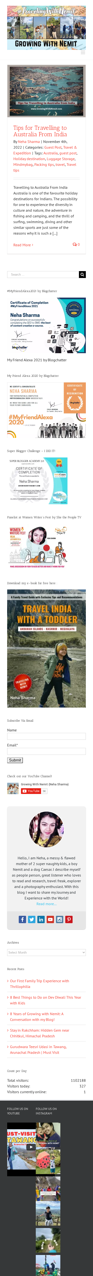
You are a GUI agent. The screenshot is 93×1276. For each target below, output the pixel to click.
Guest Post (53, 147)
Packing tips (44, 164)
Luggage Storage (61, 158)
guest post (68, 153)
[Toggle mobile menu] (83, 52)
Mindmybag (23, 164)
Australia (50, 153)
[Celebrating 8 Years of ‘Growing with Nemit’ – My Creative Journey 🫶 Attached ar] (48, 1135)
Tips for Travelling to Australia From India (40, 131)
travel (60, 164)
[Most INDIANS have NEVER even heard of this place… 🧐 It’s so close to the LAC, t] (48, 1188)
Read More (22, 244)
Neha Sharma (29, 141)
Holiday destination (29, 158)
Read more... (46, 903)
